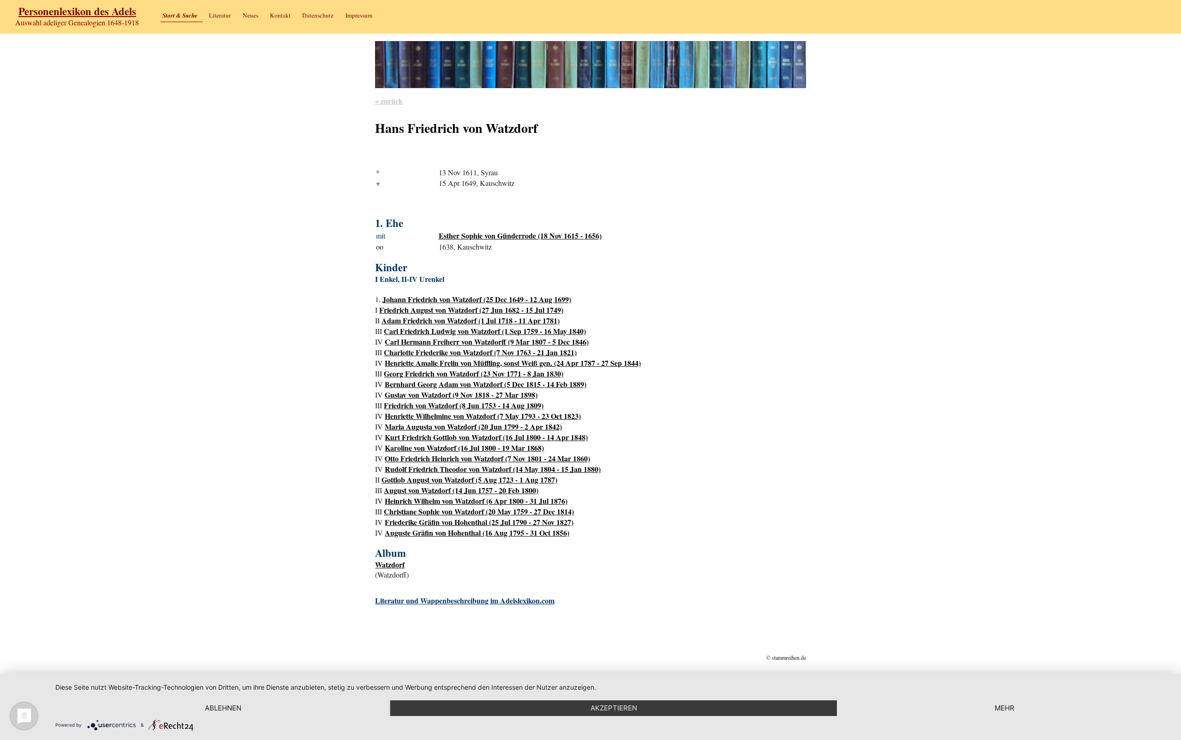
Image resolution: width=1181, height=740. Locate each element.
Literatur (220, 15)
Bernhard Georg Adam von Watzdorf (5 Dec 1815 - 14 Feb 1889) (485, 384)
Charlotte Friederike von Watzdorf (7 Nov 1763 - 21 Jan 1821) (480, 352)
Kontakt (280, 15)
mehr (1004, 708)
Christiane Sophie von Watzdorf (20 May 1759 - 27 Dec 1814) (479, 511)
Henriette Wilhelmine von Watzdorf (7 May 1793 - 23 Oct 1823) (483, 416)
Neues (250, 15)
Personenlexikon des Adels (77, 11)
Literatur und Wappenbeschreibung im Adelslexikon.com (465, 600)
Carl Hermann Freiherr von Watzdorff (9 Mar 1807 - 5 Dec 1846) (487, 341)
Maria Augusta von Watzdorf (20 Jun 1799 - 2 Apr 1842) (473, 426)
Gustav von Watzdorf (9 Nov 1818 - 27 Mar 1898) (461, 394)
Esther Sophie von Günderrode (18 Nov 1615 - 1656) (520, 235)
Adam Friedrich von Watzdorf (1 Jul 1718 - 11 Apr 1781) (471, 320)
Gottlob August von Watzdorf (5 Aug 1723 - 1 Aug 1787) (469, 479)
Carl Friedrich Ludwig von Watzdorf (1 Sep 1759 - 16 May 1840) (485, 331)
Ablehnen (223, 708)
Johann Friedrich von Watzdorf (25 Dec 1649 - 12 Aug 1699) (476, 299)
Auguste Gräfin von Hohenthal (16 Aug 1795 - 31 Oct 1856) (477, 532)
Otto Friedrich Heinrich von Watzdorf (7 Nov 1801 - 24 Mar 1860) (487, 458)
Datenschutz (318, 15)
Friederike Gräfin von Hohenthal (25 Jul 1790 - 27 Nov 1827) (479, 522)
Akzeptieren (613, 708)
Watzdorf (390, 564)
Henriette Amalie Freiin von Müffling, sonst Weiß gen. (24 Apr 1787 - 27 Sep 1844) (513, 363)
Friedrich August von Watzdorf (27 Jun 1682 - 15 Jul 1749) (471, 309)
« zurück (389, 100)
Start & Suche (179, 15)
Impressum (359, 15)
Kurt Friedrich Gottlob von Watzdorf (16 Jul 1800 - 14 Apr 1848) (486, 437)
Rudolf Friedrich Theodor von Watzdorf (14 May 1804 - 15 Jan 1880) (493, 469)
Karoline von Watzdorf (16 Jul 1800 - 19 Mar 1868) (464, 447)
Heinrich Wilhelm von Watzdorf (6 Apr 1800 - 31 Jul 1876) (476, 500)
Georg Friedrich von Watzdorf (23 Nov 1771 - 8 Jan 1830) (473, 373)
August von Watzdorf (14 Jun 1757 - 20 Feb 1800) (461, 490)
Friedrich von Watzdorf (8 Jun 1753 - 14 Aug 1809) (463, 405)
